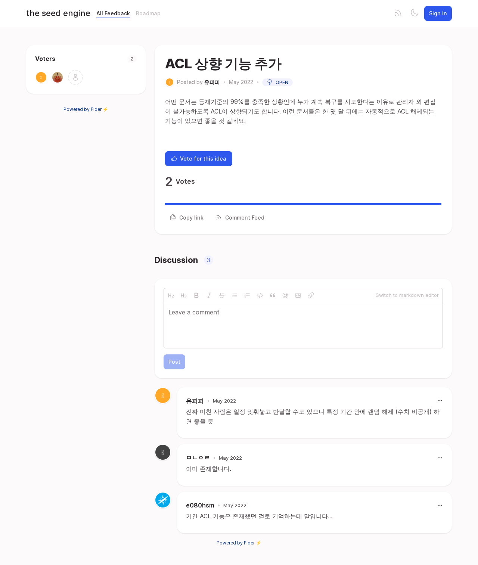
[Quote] (272, 295)
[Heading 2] (171, 295)
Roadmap (148, 13)
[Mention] (285, 295)
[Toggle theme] (414, 13)
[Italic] (209, 295)
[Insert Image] (298, 295)
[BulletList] (234, 295)
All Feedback (113, 13)
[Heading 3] (183, 295)
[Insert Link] (310, 295)
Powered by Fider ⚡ (85, 109)
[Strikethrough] (221, 295)
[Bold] (196, 295)
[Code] (260, 295)
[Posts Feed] (398, 13)
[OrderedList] (247, 295)
